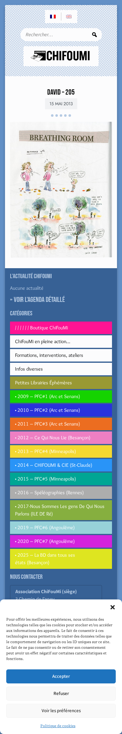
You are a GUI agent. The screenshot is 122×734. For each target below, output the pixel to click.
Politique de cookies (57, 726)
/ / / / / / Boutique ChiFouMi (41, 328)
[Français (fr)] (53, 16)
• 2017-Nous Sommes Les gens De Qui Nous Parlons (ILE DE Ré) (59, 510)
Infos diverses (29, 369)
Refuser (61, 693)
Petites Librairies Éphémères (43, 383)
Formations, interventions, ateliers (49, 355)
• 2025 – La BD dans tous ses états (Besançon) (45, 558)
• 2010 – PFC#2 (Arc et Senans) (47, 410)
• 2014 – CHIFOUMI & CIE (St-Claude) (53, 465)
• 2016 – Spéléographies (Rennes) (49, 492)
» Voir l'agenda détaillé (37, 299)
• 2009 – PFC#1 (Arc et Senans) (47, 396)
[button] (112, 607)
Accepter (61, 676)
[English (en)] (69, 16)
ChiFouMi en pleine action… (42, 341)
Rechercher (94, 34)
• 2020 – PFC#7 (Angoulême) (45, 541)
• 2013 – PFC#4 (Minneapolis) (45, 451)
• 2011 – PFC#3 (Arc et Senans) (47, 424)
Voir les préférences (61, 710)
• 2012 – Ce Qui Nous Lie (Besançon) (52, 438)
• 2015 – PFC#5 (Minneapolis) (45, 479)
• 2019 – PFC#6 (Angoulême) (45, 527)
